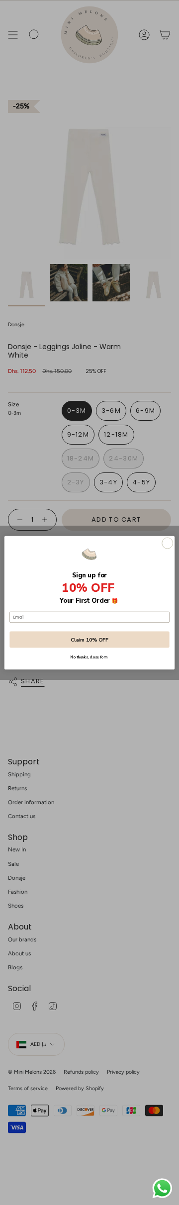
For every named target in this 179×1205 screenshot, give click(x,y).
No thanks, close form (89, 657)
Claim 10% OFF (89, 639)
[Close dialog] (167, 543)
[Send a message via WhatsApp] (162, 1188)
